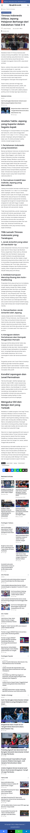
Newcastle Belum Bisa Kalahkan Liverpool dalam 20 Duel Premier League (22, 538)
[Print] (26, 470)
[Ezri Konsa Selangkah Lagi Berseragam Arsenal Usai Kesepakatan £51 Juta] (5, 607)
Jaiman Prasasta (7, 28)
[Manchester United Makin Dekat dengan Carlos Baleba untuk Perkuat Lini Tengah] (24, 649)
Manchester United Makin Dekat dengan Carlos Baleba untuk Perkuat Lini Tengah (9, 648)
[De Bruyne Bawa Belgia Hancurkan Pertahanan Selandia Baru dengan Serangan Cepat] (22, 503)
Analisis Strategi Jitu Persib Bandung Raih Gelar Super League (7, 491)
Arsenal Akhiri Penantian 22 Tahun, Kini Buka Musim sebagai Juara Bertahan (9, 812)
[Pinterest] (9, 470)
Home (3, 9)
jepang (15, 463)
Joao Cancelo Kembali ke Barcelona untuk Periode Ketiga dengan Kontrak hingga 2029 (14, 599)
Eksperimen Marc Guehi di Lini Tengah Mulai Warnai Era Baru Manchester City (20, 110)
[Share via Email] (23, 470)
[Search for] (28, 6)
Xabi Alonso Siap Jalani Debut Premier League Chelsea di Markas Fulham (22, 556)
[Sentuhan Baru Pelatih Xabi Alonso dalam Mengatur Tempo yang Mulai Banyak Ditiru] (22, 484)
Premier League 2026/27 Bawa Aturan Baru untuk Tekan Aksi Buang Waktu (13, 632)
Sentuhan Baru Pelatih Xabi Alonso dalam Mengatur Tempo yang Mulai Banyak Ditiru (22, 492)
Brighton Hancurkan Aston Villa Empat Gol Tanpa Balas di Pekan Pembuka (7, 548)
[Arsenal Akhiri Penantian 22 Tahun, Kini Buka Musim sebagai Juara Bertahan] (24, 813)
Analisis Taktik (9, 463)
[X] (6, 470)
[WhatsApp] (15, 470)
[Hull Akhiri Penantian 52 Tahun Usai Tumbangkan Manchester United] (24, 792)
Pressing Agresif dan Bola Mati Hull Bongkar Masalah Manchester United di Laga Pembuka (15, 752)
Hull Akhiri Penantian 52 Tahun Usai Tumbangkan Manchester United (10, 791)
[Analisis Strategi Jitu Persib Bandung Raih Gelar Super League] (7, 484)
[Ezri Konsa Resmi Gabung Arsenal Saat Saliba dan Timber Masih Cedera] (5, 593)
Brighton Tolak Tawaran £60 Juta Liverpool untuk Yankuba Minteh (14, 626)
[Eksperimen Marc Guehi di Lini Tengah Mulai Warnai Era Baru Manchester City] (5, 110)
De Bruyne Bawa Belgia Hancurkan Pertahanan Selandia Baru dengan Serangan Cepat (22, 511)
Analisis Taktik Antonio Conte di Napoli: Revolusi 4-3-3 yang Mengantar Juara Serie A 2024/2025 (7, 512)
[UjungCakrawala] (15, 5)
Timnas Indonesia (5, 465)
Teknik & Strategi (10, 9)
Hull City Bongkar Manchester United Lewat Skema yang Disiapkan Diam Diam (7, 530)
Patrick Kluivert (21, 463)
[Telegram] (17, 470)
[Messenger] (12, 470)
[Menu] (2, 6)
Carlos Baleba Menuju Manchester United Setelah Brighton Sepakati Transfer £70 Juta (14, 586)
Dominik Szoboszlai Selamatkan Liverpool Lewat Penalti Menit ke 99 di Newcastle (7, 566)
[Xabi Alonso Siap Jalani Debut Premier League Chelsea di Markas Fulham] (22, 548)
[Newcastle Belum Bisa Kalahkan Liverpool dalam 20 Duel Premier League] (22, 530)
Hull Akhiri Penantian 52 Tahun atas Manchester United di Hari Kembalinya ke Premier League (13, 799)
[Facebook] (3, 470)
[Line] (20, 470)
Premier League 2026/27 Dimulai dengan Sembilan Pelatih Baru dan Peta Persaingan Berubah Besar (9, 640)
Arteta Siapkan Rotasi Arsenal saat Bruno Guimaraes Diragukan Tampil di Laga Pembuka (14, 770)
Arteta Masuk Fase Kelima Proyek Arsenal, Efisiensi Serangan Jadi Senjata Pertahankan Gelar (13, 761)
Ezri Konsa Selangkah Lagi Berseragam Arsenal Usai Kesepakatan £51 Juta (18, 606)
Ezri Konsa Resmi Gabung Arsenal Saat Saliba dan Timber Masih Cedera (18, 592)
